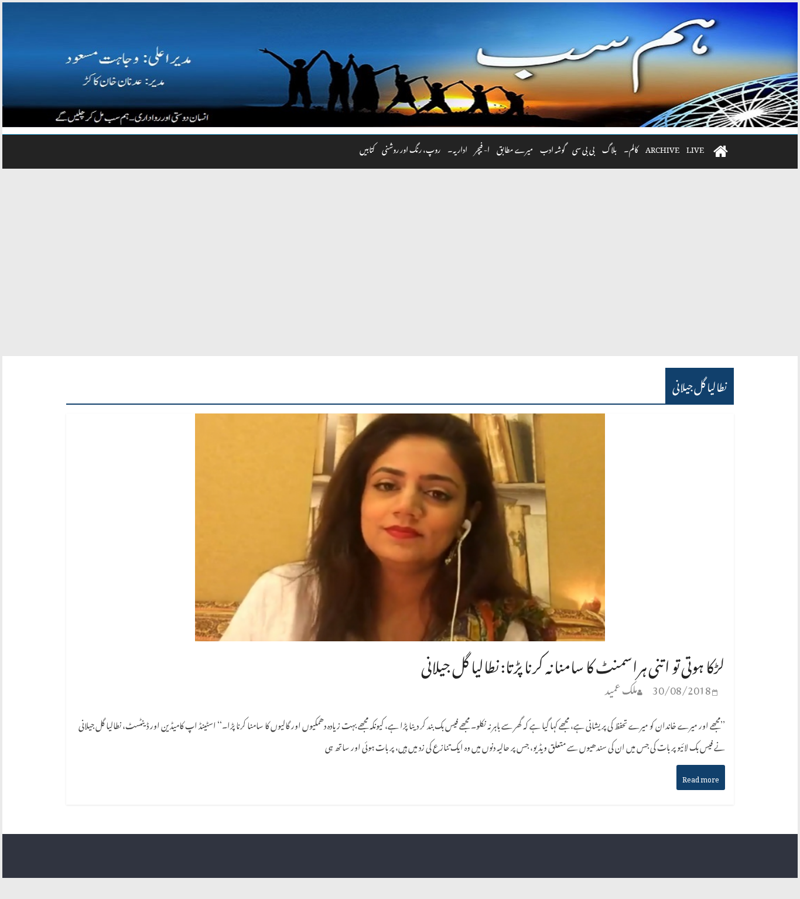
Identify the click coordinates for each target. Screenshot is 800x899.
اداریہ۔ (457, 148)
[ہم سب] (400, 65)
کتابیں (367, 148)
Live (695, 148)
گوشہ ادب (552, 148)
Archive (662, 148)
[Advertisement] (400, 268)
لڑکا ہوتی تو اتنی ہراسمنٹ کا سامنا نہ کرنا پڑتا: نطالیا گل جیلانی (573, 663)
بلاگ (609, 148)
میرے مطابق (515, 148)
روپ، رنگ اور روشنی (411, 148)
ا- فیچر (482, 148)
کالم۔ (631, 148)
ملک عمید (621, 688)
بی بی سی (583, 148)
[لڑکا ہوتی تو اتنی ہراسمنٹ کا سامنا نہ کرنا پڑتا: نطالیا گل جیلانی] (400, 425)
